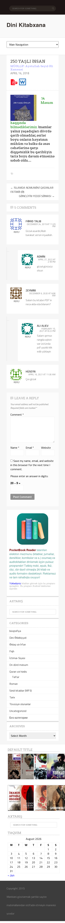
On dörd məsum (18, 665)
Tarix (12, 697)
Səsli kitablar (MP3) (20, 690)
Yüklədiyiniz (15, 583)
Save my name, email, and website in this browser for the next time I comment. (32, 465)
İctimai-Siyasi (17, 658)
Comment (17, 414)
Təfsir (15, 677)
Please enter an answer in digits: (29, 476)
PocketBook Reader (22, 550)
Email (30, 448)
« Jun (11, 875)
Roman (13, 684)
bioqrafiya (15, 631)
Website (46, 448)
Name (14, 448)
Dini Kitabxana (26, 25)
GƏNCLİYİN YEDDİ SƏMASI (37, 196)
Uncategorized (17, 711)
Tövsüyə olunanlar (20, 704)
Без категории (18, 718)
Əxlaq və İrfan (17, 644)
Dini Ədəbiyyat (18, 638)
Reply (17, 232)
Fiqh (11, 651)
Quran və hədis (18, 671)
